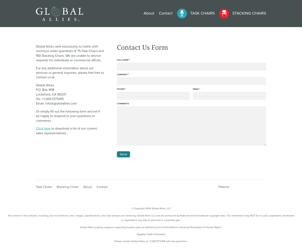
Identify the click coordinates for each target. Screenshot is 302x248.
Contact (166, 13)
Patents (224, 187)
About (149, 13)
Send (123, 154)
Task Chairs (202, 13)
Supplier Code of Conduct (151, 234)
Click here (43, 128)
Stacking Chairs (249, 13)
